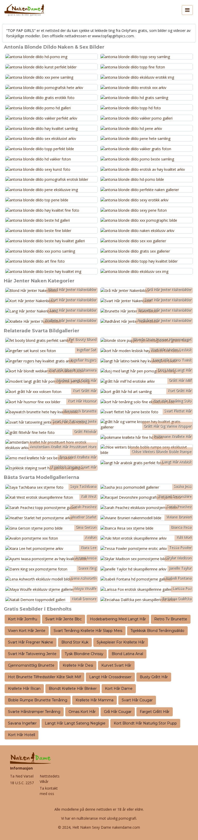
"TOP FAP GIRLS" (21, 30)
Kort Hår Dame (119, 688)
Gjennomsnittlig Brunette (31, 665)
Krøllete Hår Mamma (94, 700)
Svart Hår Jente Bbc (63, 619)
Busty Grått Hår (154, 677)
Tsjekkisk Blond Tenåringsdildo (157, 630)
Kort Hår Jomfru (22, 619)
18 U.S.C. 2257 (22, 782)
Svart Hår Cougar (137, 700)
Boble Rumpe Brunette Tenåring (37, 700)
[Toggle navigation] (187, 10)
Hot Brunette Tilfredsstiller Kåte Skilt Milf (44, 677)
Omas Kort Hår (82, 711)
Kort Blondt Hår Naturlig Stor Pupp (145, 723)
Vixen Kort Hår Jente (26, 630)
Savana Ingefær (22, 723)
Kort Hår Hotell (21, 734)
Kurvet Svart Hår (116, 665)
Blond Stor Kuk (74, 642)
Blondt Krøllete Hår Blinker (73, 688)
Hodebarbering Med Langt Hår (118, 619)
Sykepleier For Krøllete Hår (121, 642)
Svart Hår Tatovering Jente (32, 653)
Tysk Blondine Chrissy (84, 653)
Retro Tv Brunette (170, 619)
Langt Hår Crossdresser (110, 677)
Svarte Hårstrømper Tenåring (34, 711)
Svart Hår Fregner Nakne (30, 642)
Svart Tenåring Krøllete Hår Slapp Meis (88, 630)
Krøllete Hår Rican (24, 688)
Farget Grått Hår (154, 711)
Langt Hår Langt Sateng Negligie (75, 723)
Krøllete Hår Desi (78, 665)
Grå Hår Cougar (117, 711)
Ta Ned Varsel (22, 776)
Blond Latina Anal (127, 653)
